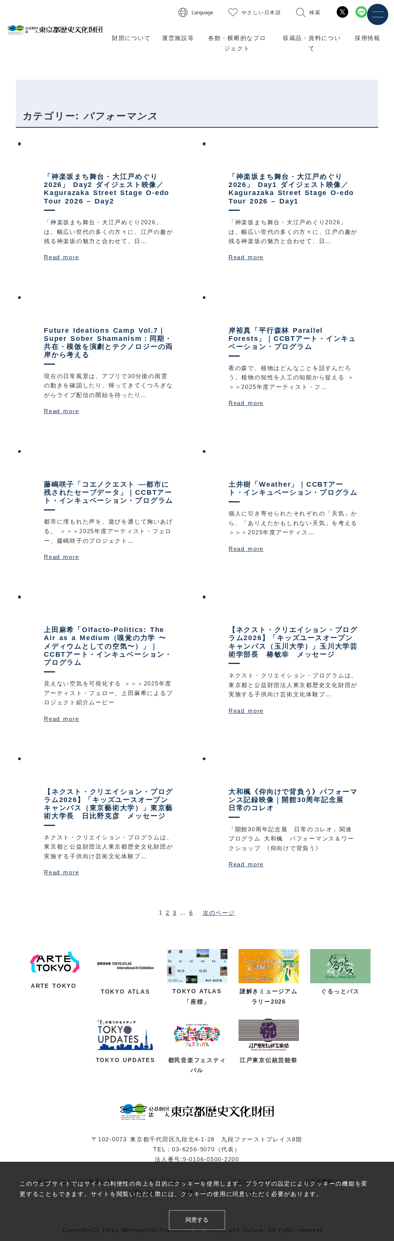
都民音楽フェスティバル (197, 1065)
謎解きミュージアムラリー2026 (269, 996)
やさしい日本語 (261, 12)
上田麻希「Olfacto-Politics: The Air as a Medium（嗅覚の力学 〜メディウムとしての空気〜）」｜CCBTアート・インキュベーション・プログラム (108, 646)
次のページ (219, 912)
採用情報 (368, 38)
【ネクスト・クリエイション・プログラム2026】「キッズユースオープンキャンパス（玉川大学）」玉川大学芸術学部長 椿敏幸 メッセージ (293, 642)
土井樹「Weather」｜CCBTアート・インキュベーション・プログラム (293, 488)
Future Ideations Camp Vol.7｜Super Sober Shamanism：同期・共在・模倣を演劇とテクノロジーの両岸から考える (108, 343)
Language (202, 12)
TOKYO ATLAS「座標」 (197, 996)
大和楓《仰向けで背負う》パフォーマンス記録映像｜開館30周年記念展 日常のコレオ (293, 800)
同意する (197, 1220)
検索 (315, 12)
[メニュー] (377, 14)
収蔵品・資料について (312, 43)
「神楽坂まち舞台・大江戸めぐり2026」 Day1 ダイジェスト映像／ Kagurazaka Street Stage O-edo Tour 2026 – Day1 (291, 189)
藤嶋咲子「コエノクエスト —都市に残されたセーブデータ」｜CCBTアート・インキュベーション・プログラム (108, 492)
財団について (131, 38)
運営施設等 (178, 38)
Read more (61, 257)
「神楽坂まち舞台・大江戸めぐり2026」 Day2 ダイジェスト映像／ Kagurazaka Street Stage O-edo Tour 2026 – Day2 (106, 189)
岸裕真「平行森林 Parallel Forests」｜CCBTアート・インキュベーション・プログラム (292, 338)
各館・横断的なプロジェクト (237, 43)
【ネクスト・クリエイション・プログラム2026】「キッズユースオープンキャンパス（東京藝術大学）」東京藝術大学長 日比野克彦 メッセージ (108, 804)
